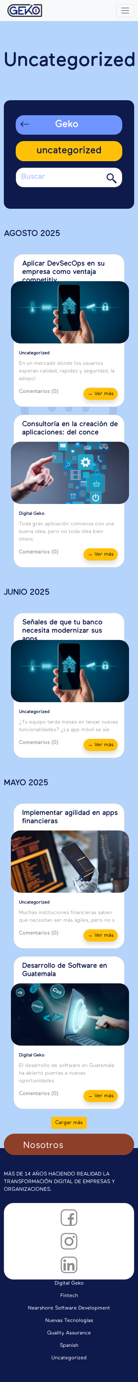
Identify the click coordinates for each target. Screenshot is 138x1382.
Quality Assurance (69, 1333)
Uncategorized (69, 1358)
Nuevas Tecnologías (69, 1320)
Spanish (69, 1345)
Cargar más (69, 1122)
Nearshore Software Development (69, 1308)
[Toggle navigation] (125, 10)
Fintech (69, 1295)
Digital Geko (69, 1283)
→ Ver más (101, 393)
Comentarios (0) (38, 391)
